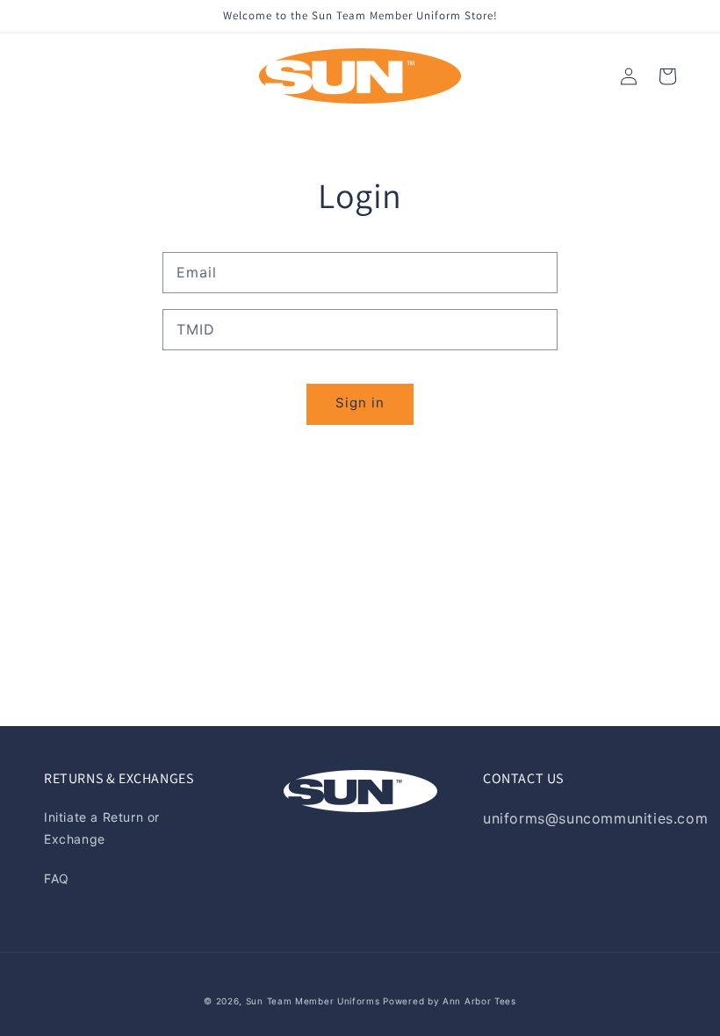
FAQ (56, 878)
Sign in (360, 402)
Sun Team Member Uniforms (313, 1001)
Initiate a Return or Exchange (102, 827)
